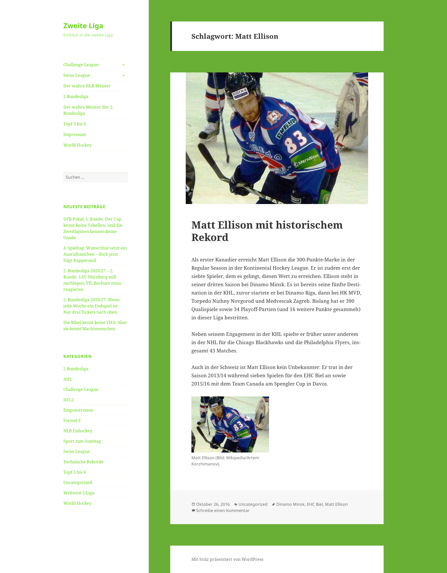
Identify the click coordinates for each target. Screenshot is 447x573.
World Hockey (77, 145)
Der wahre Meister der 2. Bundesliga (88, 110)
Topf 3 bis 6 (74, 124)
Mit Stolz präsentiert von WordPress (227, 559)
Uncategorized (77, 482)
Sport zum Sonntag (82, 441)
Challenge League (81, 64)
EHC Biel (315, 504)
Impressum (74, 134)
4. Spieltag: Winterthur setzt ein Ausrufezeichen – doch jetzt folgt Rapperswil (95, 254)
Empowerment (78, 410)
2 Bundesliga (75, 96)
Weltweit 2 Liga (78, 493)
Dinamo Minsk (290, 504)
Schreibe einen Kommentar (223, 510)
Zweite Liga (83, 25)
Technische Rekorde (83, 462)
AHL (67, 379)
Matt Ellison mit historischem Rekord (267, 231)
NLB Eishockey (77, 431)
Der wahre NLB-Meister (87, 86)
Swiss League (76, 75)
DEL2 (68, 400)
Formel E (72, 420)
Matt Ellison (336, 504)
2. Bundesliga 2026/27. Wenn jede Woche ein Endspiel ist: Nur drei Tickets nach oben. (91, 306)
